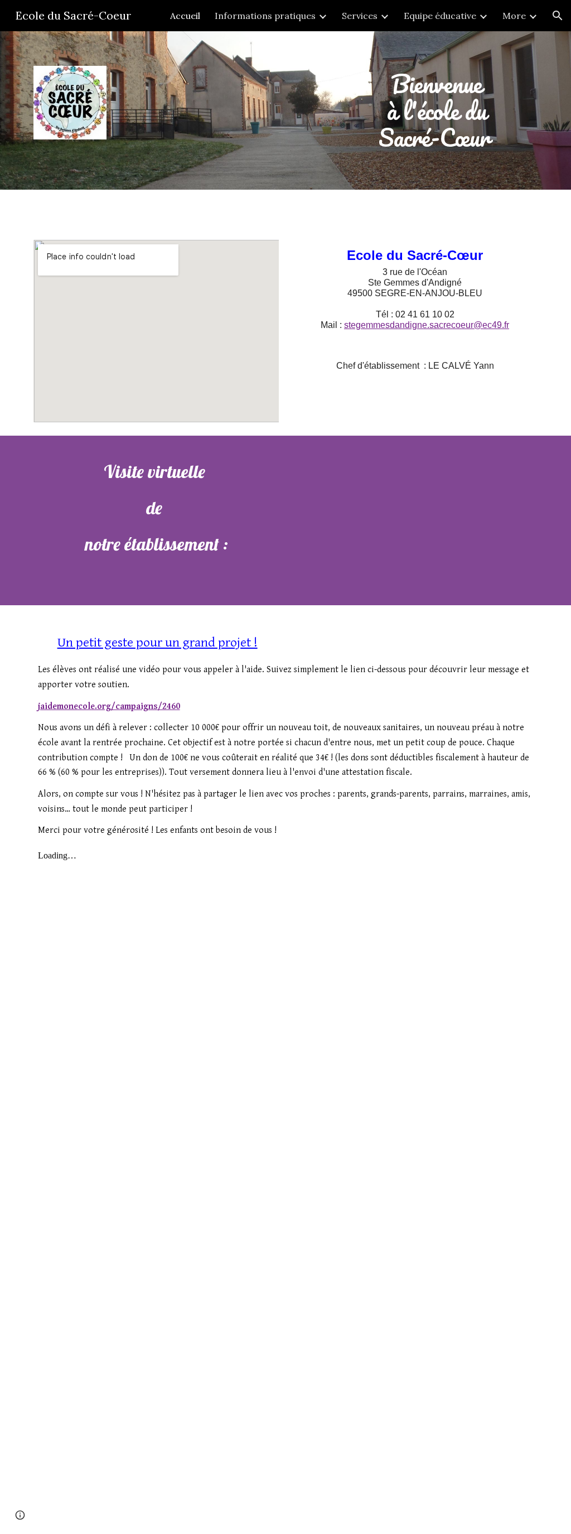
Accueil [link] (185, 15)
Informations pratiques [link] (265, 15)
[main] (436, 110)
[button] (557, 15)
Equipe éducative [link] (440, 15)
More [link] (514, 15)
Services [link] (360, 15)
